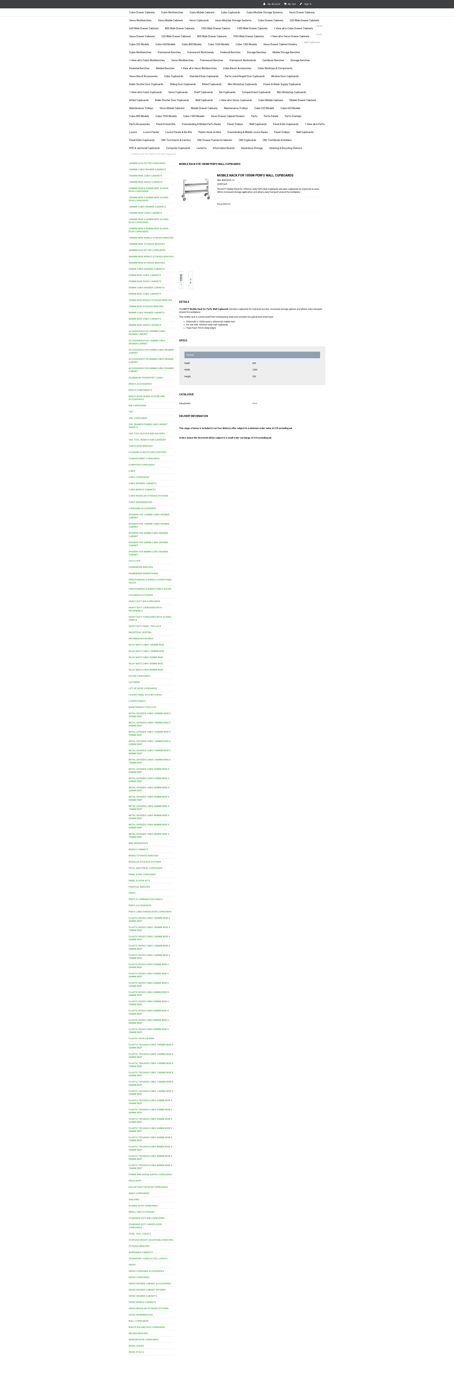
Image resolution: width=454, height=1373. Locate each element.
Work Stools (136, 1352)
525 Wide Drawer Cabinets (304, 20)
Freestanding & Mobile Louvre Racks (248, 132)
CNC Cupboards (247, 140)
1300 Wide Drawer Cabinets (252, 28)
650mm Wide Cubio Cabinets (145, 294)
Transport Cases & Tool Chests (148, 1258)
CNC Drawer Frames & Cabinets (214, 140)
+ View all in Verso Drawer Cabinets (289, 36)
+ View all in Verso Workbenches (199, 68)
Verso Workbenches (140, 20)
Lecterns (201, 148)
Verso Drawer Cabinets (302, 12)
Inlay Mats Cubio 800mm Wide (146, 670)
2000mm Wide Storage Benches (147, 263)
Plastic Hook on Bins (141, 1038)
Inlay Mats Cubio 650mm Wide (146, 663)
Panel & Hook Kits (166, 124)
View (254, 403)
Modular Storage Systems (145, 862)
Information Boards (224, 148)
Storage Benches (256, 52)
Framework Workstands (200, 52)
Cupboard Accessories (142, 508)
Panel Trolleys (235, 124)
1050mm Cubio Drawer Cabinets (147, 169)
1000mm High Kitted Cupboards (147, 163)
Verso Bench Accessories (143, 76)
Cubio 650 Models (165, 44)
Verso (132, 1265)
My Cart (292, 4)
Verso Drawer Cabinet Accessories (150, 1283)
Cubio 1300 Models (246, 44)
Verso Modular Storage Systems (233, 20)
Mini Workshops (138, 843)
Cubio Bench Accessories (237, 68)
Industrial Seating (140, 632)
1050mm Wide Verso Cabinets (145, 182)
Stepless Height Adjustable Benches (151, 1240)
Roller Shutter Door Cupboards (146, 84)
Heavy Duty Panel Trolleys (145, 626)
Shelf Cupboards (203, 92)
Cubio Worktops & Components (275, 68)
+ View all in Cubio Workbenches (147, 60)
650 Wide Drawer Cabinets (144, 28)
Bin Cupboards (227, 92)
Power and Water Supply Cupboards (150, 1174)
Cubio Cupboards (230, 12)
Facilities (134, 561)
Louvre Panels (151, 132)
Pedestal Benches (230, 52)
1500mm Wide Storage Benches (147, 244)
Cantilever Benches (273, 60)
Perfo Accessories (139, 124)
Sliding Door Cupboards (183, 84)
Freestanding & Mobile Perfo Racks (201, 124)
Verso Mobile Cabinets (170, 20)
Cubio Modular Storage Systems (265, 12)
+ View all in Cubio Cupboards (145, 92)
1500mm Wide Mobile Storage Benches (151, 238)
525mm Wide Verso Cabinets (145, 281)
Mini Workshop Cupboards (242, 84)
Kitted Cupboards (212, 84)
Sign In (308, 4)
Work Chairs (136, 1346)
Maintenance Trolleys (141, 108)
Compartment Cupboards (256, 92)
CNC (131, 412)
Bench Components (140, 390)
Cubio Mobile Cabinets (202, 12)
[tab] (151, 163)
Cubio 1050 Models (218, 44)
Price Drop (135, 1181)
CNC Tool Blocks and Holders (147, 433)
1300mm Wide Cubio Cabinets (145, 213)
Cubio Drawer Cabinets (142, 12)
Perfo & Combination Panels (146, 899)
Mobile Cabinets (138, 849)
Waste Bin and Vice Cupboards (147, 1327)
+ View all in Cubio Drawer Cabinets (293, 28)
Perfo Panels (271, 116)
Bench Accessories (140, 384)
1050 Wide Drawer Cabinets (248, 36)
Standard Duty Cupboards (204, 76)
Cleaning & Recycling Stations (285, 148)
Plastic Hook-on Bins (209, 132)
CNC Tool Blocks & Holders (277, 140)
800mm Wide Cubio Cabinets (145, 319)
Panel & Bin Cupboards (285, 124)
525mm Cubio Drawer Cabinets (147, 269)
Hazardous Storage (252, 148)
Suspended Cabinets (141, 1252)
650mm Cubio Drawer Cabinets (147, 287)
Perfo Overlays (293, 116)
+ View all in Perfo (315, 124)
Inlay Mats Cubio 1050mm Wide (146, 645)
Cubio (132, 471)
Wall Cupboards (204, 100)
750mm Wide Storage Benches (146, 306)
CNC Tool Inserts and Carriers (147, 440)
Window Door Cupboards (285, 76)
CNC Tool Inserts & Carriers (176, 140)
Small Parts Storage (141, 1212)
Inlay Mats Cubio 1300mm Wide (146, 651)
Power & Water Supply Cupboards (282, 84)
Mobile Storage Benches (286, 52)
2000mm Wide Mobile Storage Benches (151, 256)
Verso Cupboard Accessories (146, 1271)
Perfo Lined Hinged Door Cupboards (245, 76)
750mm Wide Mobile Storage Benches (150, 300)
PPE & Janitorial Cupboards (144, 148)
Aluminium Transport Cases (146, 378)
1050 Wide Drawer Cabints (215, 28)
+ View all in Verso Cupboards (235, 100)
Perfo (254, 116)
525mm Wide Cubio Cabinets (145, 275)
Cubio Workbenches (172, 12)
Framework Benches (169, 52)
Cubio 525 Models (139, 44)
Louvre (133, 132)
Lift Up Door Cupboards (143, 688)
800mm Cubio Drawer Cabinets (147, 312)
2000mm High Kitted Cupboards (147, 250)
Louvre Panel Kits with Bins (145, 695)
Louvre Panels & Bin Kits (178, 132)
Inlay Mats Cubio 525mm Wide (146, 657)
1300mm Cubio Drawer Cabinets (147, 207)
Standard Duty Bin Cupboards (147, 1218)
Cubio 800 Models (192, 44)
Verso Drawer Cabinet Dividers (280, 44)
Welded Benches (165, 68)
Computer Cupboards (178, 148)
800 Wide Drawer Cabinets (180, 28)
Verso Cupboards (199, 20)
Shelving (134, 1199)
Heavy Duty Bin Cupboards (144, 601)
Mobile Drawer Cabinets (303, 100)
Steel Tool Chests (140, 1234)
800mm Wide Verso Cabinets (145, 325)
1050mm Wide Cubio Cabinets (145, 176)
